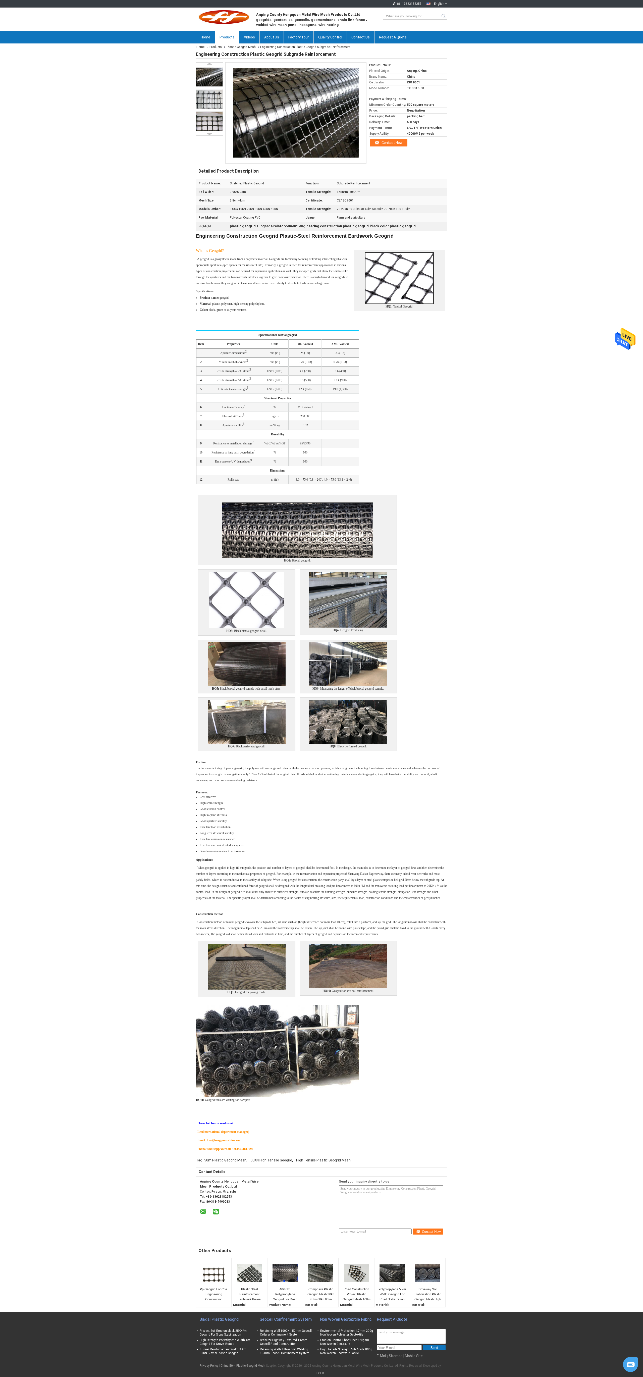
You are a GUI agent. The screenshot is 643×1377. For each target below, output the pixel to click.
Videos (249, 37)
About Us (271, 37)
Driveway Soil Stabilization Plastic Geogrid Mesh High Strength (427, 1295)
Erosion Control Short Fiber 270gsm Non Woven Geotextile (344, 1342)
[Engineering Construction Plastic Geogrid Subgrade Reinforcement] (209, 77)
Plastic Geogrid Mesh (241, 47)
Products (227, 37)
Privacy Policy (209, 1365)
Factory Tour (298, 37)
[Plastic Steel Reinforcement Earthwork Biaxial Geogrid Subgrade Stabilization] (249, 1273)
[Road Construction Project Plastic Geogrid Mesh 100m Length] (356, 1273)
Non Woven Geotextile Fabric (346, 1319)
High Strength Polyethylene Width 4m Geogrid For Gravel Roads (225, 1342)
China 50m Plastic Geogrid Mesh (243, 1365)
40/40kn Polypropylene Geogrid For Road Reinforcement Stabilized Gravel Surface (285, 1295)
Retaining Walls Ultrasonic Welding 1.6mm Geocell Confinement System (284, 1351)
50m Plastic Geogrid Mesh (225, 1160)
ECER (320, 1373)
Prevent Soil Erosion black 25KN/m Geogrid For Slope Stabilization (223, 1332)
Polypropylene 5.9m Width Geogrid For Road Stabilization (392, 1294)
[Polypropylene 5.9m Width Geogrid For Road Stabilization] (392, 1273)
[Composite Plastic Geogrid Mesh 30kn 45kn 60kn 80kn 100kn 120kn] (320, 1273)
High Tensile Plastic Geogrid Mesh (323, 1160)
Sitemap (396, 1356)
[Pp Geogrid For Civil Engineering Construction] (213, 1273)
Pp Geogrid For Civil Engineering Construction (214, 1294)
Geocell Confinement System (286, 1319)
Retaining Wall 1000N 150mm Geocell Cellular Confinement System (286, 1332)
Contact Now (392, 143)
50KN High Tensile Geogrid (271, 1160)
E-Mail (382, 1356)
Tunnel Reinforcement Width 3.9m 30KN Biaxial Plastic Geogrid (223, 1351)
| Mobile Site (413, 1356)
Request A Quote (393, 37)
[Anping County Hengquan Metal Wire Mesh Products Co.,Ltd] (223, 16)
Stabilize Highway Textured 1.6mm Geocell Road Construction (283, 1342)
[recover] (630, 1364)
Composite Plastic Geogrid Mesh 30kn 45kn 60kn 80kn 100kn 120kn (320, 1295)
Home (205, 37)
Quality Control (330, 37)
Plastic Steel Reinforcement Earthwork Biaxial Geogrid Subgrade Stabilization (249, 1295)
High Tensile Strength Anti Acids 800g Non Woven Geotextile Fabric (346, 1351)
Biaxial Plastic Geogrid (219, 1319)
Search (444, 16)
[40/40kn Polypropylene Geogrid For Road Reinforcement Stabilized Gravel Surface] (285, 1273)
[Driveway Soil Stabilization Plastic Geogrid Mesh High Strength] (427, 1273)
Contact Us (360, 37)
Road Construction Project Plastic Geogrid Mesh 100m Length (356, 1295)
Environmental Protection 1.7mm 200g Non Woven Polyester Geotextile (346, 1332)
